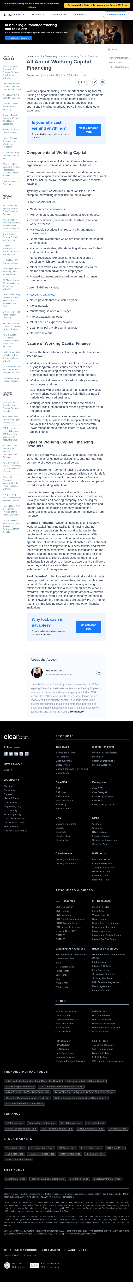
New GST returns (64, 800)
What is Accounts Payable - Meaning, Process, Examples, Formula (11, 406)
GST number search (102, 1015)
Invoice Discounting (47, 56)
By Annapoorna (33, 75)
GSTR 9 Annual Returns (67, 923)
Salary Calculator (101, 1053)
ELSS (58, 962)
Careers (8, 794)
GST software (62, 796)
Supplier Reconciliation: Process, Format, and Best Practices (12, 250)
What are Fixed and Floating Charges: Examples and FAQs (11, 369)
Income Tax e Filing (65, 752)
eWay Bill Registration (103, 804)
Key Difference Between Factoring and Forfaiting (11, 237)
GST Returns (62, 911)
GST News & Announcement (70, 919)
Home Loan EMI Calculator (106, 1027)
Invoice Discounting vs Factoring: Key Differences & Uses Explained (11, 356)
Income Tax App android (104, 752)
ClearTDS (97, 800)
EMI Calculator (63, 1015)
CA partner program (65, 824)
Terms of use (29, 1255)
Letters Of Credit (100, 990)
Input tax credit (63, 808)
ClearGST (97, 788)
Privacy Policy (11, 1255)
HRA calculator (63, 1041)
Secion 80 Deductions (103, 760)
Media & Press (11, 798)
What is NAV (61, 987)
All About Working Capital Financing (79, 56)
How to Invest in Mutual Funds (71, 954)
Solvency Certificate (102, 978)
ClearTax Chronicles (14, 818)
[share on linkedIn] (79, 82)
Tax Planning (62, 756)
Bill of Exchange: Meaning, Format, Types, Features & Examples (10, 209)
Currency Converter (65, 1057)
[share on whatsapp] (102, 82)
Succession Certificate (103, 974)
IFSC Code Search (102, 1019)
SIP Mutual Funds (64, 966)
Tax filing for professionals (68, 859)
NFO (57, 979)
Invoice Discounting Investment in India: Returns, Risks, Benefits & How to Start (11, 300)
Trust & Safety (11, 826)
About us (8, 786)
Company (79, 14)
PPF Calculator (100, 1011)
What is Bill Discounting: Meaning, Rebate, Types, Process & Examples (10, 483)
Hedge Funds (62, 970)
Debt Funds (61, 974)
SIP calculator (62, 1027)
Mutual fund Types (64, 958)
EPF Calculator (100, 1057)
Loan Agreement (100, 970)
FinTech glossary (12, 814)
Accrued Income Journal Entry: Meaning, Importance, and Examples (10, 451)
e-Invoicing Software (102, 796)
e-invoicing (60, 804)
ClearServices (62, 764)
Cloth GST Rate (100, 875)
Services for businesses (104, 840)
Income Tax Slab (100, 907)
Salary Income (99, 919)
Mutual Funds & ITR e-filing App (71, 769)
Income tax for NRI (102, 764)
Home (30, 56)
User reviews (10, 802)
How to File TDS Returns (105, 923)
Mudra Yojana (99, 962)
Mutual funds (62, 773)
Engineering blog (12, 806)
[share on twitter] (95, 82)
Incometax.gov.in (101, 931)
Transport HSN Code (103, 867)
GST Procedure (63, 915)
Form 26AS (98, 911)
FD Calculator (62, 1049)
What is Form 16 (100, 915)
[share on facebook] (87, 82)
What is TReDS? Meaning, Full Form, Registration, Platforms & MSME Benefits (11, 170)
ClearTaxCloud (63, 836)
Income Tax (98, 756)
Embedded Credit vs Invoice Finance (12, 131)
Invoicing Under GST (66, 931)
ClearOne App (99, 844)
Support (8, 770)
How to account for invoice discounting (11, 379)
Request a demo (116, 14)
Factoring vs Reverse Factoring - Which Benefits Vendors (12, 272)
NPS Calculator (100, 1031)
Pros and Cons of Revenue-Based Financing (10, 107)
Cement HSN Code (102, 863)
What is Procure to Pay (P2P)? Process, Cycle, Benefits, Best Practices (12, 467)
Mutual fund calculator (66, 1019)
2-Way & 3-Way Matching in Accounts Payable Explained (12, 497)
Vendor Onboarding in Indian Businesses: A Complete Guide (12, 326)
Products (16, 14)
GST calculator (63, 1031)
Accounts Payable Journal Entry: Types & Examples (11, 420)
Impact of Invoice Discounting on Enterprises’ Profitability (10, 142)
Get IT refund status (102, 1049)
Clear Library (10, 810)
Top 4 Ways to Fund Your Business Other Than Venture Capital (12, 87)
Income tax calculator (66, 1011)
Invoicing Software (101, 836)
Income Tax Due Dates (104, 939)
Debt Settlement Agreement (106, 982)
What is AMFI (62, 983)
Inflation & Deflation (102, 966)
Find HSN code (100, 1041)
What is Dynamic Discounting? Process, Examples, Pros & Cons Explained (11, 72)
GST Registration (64, 907)
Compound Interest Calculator (70, 1061)
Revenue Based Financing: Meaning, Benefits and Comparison (12, 119)
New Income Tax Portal (104, 927)
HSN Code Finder (101, 859)
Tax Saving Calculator (103, 1045)
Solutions (36, 14)
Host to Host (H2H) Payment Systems (11, 261)
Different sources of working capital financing (11, 315)
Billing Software (100, 832)
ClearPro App (62, 840)
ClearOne (97, 828)
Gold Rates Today (64, 1053)
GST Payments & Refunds (68, 927)
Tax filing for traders (65, 863)
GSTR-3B (60, 939)
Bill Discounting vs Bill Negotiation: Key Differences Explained (11, 284)
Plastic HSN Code (101, 871)
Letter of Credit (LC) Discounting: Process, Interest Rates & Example (11, 510)
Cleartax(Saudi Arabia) (15, 830)
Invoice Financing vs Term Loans (12, 182)
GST (57, 788)
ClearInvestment (63, 760)
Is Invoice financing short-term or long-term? (11, 155)
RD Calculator (62, 1045)
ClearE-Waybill (99, 792)
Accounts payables (42, 294)
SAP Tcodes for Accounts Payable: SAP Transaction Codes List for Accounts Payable (11, 434)
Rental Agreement (101, 986)
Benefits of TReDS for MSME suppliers (11, 96)
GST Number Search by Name (108, 1061)
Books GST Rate (100, 879)
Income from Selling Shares (106, 935)
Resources (57, 14)
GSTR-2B (60, 935)
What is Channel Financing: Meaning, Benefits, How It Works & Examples (12, 224)
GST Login (60, 792)
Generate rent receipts (103, 1023)
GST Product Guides (14, 822)
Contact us (9, 790)
